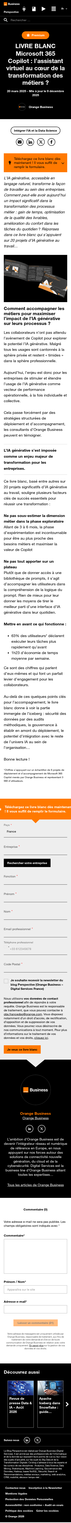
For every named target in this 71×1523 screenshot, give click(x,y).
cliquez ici (41, 1038)
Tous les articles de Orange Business (35, 1185)
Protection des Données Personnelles (29, 1499)
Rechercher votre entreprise (27, 863)
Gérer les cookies (47, 1510)
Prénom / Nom (15, 1282)
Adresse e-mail (15, 1301)
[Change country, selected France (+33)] (7, 947)
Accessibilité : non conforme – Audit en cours (34, 1505)
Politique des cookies (19, 1510)
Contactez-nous (15, 1488)
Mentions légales (16, 1493)
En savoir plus (36, 1345)
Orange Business (35, 1113)
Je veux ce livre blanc (22, 1049)
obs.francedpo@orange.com (23, 1014)
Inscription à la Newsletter (45, 1488)
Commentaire (14, 1235)
